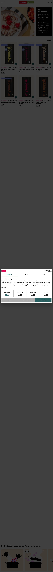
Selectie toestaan (26, 300)
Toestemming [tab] (9, 274)
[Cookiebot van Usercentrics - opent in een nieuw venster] (46, 271)
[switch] (20, 295)
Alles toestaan (43, 300)
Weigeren (10, 300)
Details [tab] (26, 274)
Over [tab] (44, 274)
